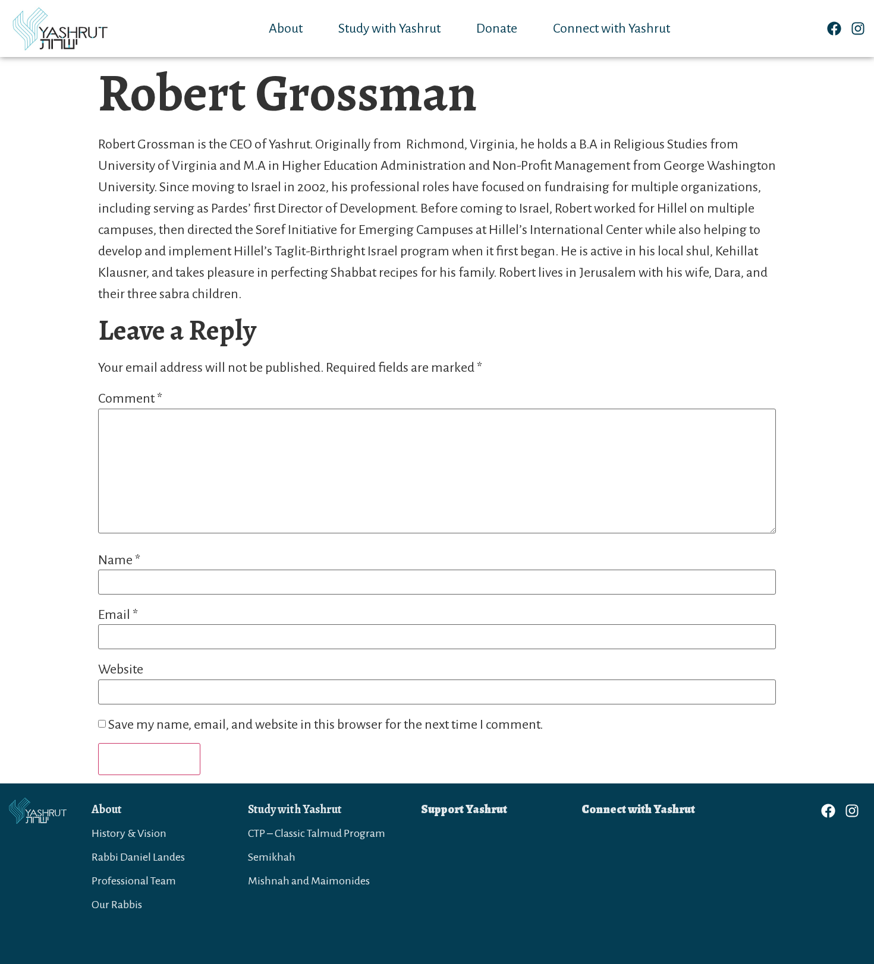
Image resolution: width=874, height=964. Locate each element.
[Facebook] (834, 28)
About (286, 28)
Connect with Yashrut (611, 28)
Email (118, 615)
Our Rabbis (117, 905)
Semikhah (271, 857)
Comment (130, 398)
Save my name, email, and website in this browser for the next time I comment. (325, 725)
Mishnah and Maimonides (309, 881)
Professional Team (134, 881)
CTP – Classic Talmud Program (316, 833)
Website (120, 669)
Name (119, 560)
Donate (496, 28)
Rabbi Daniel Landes (138, 857)
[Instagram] (858, 28)
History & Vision (129, 833)
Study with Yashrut (389, 28)
